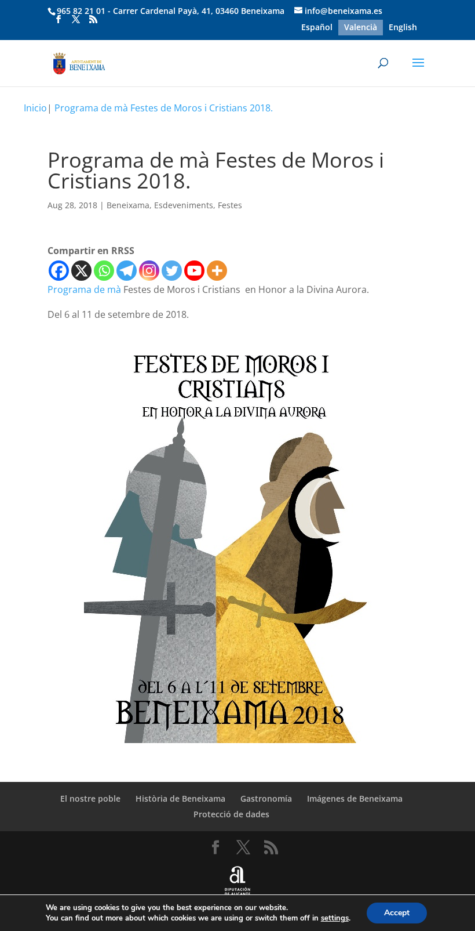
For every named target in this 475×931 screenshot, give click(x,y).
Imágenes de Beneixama (355, 798)
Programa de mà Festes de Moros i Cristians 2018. (163, 108)
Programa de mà (84, 289)
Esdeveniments (183, 205)
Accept (397, 912)
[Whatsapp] (104, 270)
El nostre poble (90, 798)
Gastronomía (266, 798)
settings (335, 918)
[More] (217, 270)
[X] (81, 270)
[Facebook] (59, 270)
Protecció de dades (231, 814)
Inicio (35, 108)
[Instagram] (149, 270)
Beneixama (128, 205)
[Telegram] (126, 270)
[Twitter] (172, 270)
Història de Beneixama (180, 798)
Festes (230, 205)
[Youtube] (194, 270)
